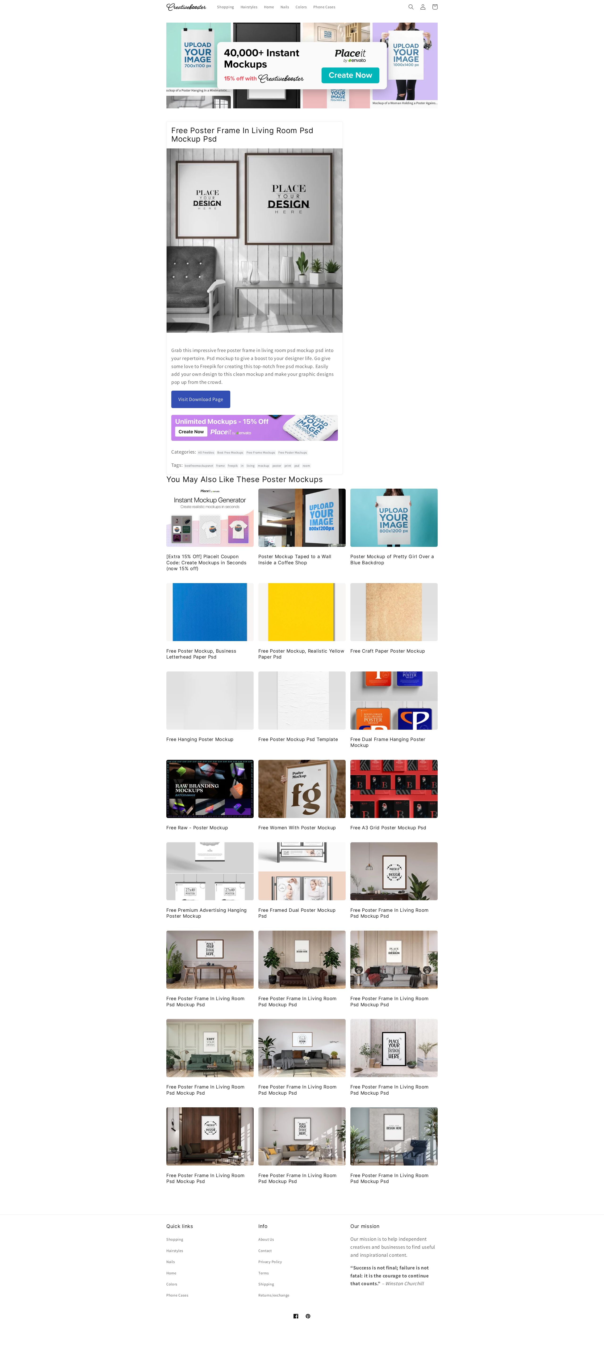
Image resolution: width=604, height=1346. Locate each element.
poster (277, 466)
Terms (263, 1273)
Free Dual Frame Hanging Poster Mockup (387, 742)
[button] (411, 7)
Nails (170, 1261)
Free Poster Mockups (292, 452)
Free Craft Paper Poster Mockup (387, 651)
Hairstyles (174, 1250)
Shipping (266, 1284)
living (251, 466)
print (288, 466)
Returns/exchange (273, 1295)
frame (220, 466)
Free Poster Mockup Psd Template (298, 739)
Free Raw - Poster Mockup (197, 828)
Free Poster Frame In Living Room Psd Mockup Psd (389, 913)
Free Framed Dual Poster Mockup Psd (297, 913)
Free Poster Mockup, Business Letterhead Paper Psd (201, 654)
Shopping (174, 1239)
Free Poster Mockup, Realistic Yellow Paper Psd (301, 654)
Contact (265, 1250)
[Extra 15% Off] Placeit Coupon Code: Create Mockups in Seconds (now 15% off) (206, 562)
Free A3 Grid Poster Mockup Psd (388, 828)
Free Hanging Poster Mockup (200, 739)
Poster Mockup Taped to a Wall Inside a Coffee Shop (294, 559)
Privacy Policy (270, 1261)
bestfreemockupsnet (199, 466)
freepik (233, 466)
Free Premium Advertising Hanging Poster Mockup (206, 913)
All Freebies (206, 452)
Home (171, 1273)
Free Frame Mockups (261, 452)
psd (296, 466)
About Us (266, 1239)
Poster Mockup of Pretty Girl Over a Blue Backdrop (392, 559)
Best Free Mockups (230, 452)
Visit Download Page (200, 399)
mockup (263, 466)
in (242, 466)
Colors (171, 1284)
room (306, 466)
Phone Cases (177, 1295)
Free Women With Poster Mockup (297, 828)
